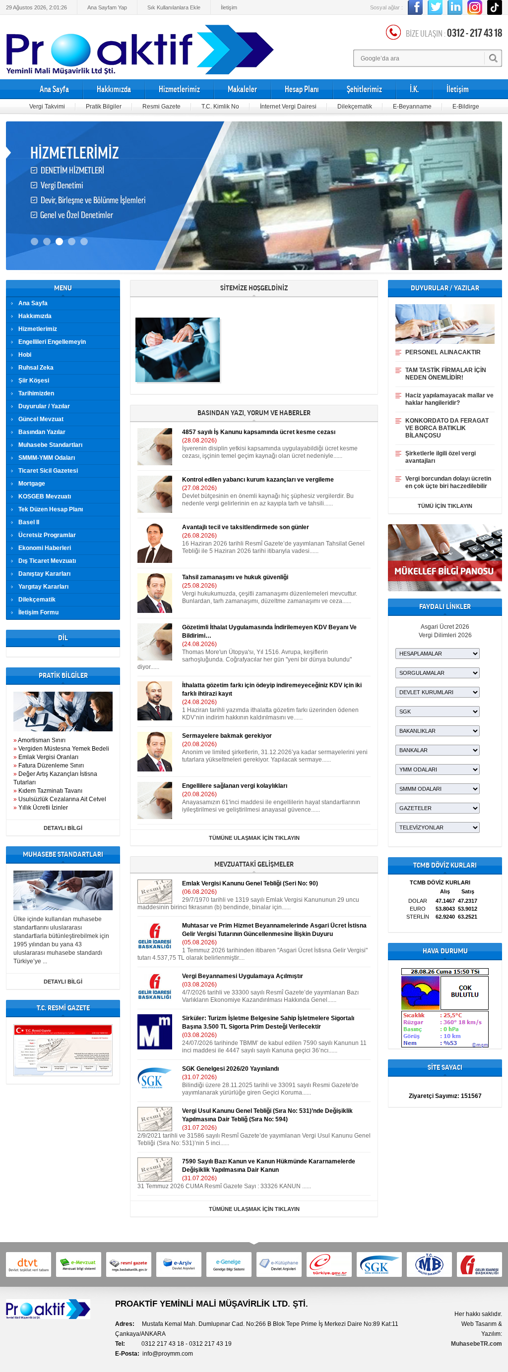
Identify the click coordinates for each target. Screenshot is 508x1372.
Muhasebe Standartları (50, 444)
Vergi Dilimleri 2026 (445, 635)
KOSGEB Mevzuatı (44, 496)
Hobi (24, 354)
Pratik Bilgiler (104, 106)
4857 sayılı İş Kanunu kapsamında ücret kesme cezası (258, 432)
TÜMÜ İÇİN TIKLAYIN (445, 506)
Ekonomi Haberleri (44, 548)
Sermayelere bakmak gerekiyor (227, 735)
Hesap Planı (302, 89)
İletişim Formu (38, 612)
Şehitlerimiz (364, 89)
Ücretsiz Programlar (47, 535)
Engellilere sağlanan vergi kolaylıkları (234, 785)
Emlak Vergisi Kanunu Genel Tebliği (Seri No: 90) (250, 883)
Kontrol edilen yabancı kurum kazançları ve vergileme (258, 479)
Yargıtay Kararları (43, 586)
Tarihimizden (36, 393)
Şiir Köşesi (33, 380)
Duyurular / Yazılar (44, 406)
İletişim (229, 7)
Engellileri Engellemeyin (52, 341)
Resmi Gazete (161, 106)
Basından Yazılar (41, 432)
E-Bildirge (465, 106)
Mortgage (31, 483)
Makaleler (242, 89)
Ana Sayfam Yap (107, 7)
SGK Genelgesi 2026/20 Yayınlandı (230, 1068)
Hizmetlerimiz (179, 89)
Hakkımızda (114, 89)
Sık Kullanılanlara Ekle (173, 7)
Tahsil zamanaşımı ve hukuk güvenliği (235, 577)
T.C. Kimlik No (220, 106)
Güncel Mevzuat (41, 419)
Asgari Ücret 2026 (445, 626)
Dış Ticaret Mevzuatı (47, 560)
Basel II (28, 522)
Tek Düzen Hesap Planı (50, 509)
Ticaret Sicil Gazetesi (48, 470)
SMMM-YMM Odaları (46, 457)
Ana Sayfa (54, 89)
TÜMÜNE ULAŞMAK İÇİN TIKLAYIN (254, 838)
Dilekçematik (354, 106)
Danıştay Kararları (44, 573)
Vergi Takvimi (47, 106)
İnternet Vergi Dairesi (288, 106)
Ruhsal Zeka (36, 367)
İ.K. (414, 89)
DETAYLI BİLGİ (63, 828)
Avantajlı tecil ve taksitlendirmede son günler (245, 527)
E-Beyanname (412, 106)
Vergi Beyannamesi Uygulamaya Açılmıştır (242, 976)
